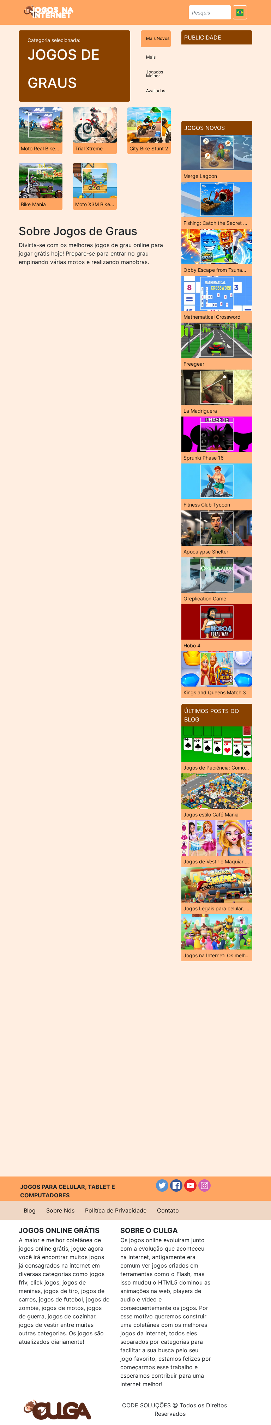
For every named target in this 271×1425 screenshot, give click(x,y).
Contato (168, 1210)
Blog (30, 1210)
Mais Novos (157, 38)
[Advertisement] (216, 79)
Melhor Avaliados (155, 79)
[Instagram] (204, 1185)
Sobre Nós (60, 1210)
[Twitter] (162, 1185)
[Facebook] (176, 1185)
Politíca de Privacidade (115, 1210)
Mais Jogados (154, 60)
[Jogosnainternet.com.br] (48, 11)
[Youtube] (190, 1185)
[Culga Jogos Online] (57, 1409)
